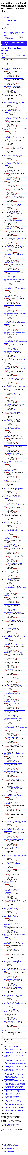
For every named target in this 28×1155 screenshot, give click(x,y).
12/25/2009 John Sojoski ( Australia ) (12, 86)
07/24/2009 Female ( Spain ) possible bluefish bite (15, 445)
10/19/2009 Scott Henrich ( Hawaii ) (12, 271)
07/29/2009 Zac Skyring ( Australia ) (12, 428)
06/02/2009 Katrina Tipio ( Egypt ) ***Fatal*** (15, 587)
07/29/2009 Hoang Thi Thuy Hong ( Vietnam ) (15, 436)
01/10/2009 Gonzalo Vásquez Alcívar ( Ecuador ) (15, 1003)
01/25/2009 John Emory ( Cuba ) (11, 916)
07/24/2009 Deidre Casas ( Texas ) (12, 453)
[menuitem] (11, 20)
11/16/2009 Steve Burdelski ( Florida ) (13, 188)
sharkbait (7, 71)
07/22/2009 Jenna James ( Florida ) (12, 470)
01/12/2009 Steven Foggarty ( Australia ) (13, 979)
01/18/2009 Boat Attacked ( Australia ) (13, 961)
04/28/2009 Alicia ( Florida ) (10, 669)
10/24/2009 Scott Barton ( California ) (13, 262)
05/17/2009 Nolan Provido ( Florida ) (12, 612)
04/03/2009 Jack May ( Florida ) (11, 737)
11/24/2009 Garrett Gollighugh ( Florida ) (13, 180)
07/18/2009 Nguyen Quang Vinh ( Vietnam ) (14, 488)
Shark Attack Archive (9, 1151)
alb (13, 99)
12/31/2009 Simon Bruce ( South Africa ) (13, 78)
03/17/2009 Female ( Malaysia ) (11, 787)
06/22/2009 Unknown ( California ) (12, 547)
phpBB (8, 1129)
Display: (4, 1032)
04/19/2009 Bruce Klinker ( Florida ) (12, 693)
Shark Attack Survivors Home (11, 1145)
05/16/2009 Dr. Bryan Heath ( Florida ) (13, 620)
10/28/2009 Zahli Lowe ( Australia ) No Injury (15, 246)
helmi (14, 91)
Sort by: (14, 1032)
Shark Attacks (7, 1149)
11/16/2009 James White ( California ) (13, 196)
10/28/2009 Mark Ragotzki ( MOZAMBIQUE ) (15, 254)
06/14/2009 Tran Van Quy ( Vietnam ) (13, 563)
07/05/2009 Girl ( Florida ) (10, 522)
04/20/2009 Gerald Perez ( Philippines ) (13, 685)
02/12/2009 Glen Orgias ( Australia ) (12, 863)
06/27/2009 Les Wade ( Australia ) (12, 538)
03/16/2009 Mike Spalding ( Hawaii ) (12, 795)
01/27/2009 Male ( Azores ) (10, 908)
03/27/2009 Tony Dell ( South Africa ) (13, 745)
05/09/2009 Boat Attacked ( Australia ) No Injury (15, 644)
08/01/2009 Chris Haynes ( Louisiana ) (13, 412)
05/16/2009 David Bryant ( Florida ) (12, 628)
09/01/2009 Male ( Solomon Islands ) (12, 351)
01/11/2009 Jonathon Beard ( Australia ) (13, 987)
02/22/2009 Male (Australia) (10, 847)
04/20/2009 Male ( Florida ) (10, 677)
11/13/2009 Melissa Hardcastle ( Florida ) (13, 204)
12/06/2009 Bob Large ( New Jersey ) (13, 163)
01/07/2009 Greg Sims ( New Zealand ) (13, 1021)
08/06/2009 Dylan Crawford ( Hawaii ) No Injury (15, 404)
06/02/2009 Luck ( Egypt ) (10, 579)
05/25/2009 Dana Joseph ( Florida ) (12, 604)
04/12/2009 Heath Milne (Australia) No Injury (14, 710)
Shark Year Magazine (9, 1148)
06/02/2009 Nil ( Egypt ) (9, 571)
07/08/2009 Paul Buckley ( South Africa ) (13, 514)
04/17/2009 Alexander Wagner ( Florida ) (13, 701)
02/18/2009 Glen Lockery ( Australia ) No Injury (15, 855)
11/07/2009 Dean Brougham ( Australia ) (13, 220)
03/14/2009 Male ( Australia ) (10, 803)
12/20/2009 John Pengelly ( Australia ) (13, 110)
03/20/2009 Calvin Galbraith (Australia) (13, 763)
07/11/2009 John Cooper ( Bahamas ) (12, 496)
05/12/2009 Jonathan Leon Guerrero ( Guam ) (14, 636)
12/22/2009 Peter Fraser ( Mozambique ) (13, 94)
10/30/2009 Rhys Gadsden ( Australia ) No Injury (15, 238)
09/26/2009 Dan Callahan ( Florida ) (12, 296)
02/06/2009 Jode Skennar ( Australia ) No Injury (15, 900)
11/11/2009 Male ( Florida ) (10, 212)
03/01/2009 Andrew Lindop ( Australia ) (13, 839)
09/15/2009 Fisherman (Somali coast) (12, 305)
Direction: (4, 1034)
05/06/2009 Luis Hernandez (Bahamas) (13, 661)
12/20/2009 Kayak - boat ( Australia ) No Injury (15, 102)
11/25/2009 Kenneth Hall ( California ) (13, 171)
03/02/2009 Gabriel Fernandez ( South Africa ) (15, 821)
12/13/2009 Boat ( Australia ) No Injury (13, 155)
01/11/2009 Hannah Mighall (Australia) (13, 995)
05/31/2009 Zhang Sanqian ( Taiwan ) (13, 595)
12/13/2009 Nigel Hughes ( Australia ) (13, 147)
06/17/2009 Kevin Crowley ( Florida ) (13, 555)
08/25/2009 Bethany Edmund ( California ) (14, 378)
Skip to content (4, 15)
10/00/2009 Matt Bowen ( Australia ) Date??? (14, 288)
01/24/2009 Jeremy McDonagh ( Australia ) (14, 943)
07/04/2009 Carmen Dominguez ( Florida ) (14, 530)
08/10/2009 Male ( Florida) (10, 396)
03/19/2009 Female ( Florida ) (11, 771)
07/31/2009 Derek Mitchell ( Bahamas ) (13, 420)
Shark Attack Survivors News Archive (13, 1147)
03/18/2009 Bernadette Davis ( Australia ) (13, 779)
